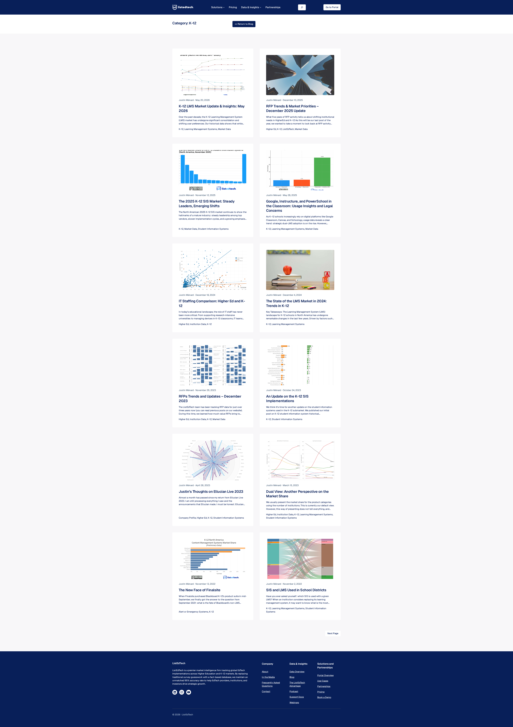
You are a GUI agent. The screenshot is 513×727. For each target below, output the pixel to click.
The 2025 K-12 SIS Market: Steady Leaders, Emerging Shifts (206, 203)
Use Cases (322, 680)
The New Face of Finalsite (199, 590)
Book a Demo (324, 697)
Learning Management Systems (200, 129)
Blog (291, 677)
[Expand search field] (302, 7)
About (265, 671)
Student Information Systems (213, 228)
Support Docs (296, 696)
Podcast (293, 691)
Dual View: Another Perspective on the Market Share (297, 493)
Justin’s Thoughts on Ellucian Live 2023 (211, 491)
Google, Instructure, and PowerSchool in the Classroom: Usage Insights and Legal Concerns (299, 206)
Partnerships (323, 686)
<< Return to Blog (244, 23)
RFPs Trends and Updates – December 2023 (210, 398)
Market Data (224, 129)
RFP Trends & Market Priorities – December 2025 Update (292, 108)
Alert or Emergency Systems (193, 611)
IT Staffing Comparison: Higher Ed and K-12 (212, 303)
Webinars (294, 702)
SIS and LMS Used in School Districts (296, 590)
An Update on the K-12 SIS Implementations (287, 398)
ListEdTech (288, 129)
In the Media (268, 677)
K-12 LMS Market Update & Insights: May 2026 (211, 108)
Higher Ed (271, 129)
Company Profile (187, 517)
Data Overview (296, 671)
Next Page (332, 633)
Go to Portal (332, 7)
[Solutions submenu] (224, 7)
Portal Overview (325, 675)
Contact (266, 691)
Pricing (320, 691)
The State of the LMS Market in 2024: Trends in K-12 (296, 303)
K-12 (181, 129)
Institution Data (198, 324)
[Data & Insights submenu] (260, 7)
